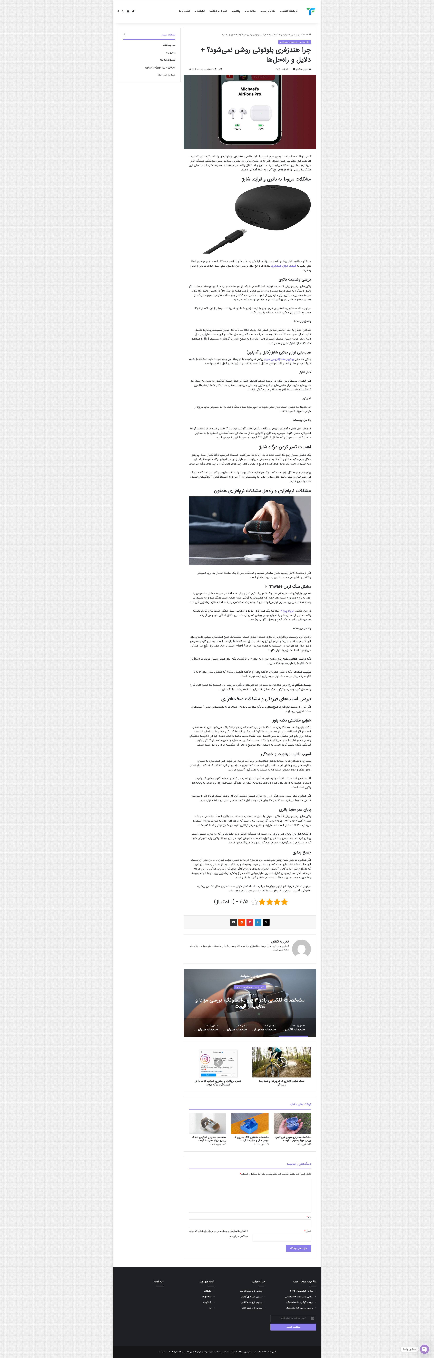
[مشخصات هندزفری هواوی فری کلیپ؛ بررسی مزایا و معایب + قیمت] (292, 1123)
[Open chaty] (424, 1349)
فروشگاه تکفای (290, 11)
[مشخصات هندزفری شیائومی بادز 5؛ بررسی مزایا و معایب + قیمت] (207, 1123)
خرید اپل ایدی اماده (166, 74)
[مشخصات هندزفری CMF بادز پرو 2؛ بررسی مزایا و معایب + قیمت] (250, 1123)
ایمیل (307, 1231)
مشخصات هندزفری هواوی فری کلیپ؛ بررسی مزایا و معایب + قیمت (293, 1138)
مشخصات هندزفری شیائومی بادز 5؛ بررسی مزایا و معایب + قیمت (209, 1138)
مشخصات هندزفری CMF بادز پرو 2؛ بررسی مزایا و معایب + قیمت (251, 1138)
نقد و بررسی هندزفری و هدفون (288, 34)
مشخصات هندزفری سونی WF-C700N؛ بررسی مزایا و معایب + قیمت (250, 1003)
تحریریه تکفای (301, 69)
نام (309, 1216)
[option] (250, 1003)
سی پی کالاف (169, 45)
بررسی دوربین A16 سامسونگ (299, 1307)
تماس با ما (184, 11)
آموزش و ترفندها (218, 11)
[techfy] (311, 11)
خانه (306, 34)
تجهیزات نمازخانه (167, 60)
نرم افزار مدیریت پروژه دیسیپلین (160, 67)
